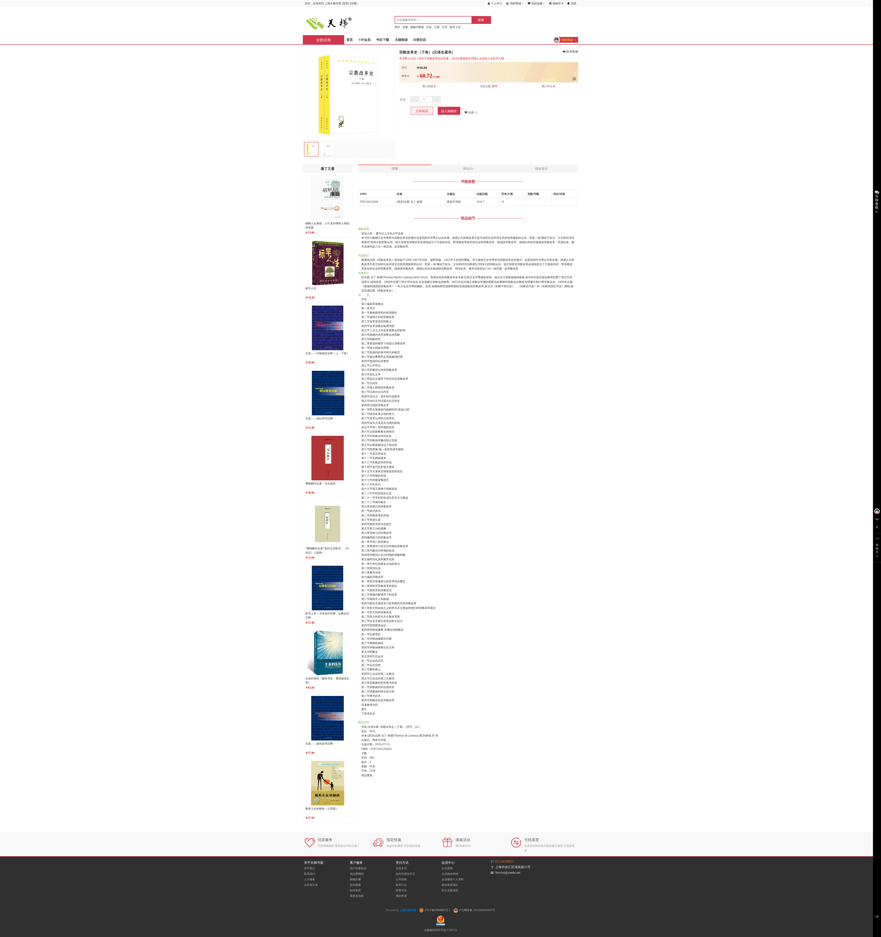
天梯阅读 (401, 40)
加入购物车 (449, 111)
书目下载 (382, 40)
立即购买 (421, 111)
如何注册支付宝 (405, 873)
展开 (877, 201)
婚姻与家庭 (417, 27)
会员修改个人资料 (453, 879)
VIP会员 (365, 40)
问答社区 (419, 40)
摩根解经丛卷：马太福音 (320, 483)
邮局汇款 (401, 884)
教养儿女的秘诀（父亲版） (321, 808)
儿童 (437, 27)
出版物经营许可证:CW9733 (440, 930)
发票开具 (401, 890)
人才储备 (309, 879)
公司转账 (401, 879)
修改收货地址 (450, 884)
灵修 (405, 27)
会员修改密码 (450, 873)
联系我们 (309, 873)
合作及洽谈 (311, 884)
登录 (345, 3)
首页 (349, 40)
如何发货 (355, 890)
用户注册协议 (358, 868)
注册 (353, 3)
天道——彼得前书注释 (319, 743)
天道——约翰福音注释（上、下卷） (327, 353)
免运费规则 (357, 873)
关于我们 (309, 868)
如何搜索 (355, 884)
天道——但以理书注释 (319, 418)
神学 (397, 27)
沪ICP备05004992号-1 (437, 910)
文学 (444, 27)
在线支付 (401, 868)
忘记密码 (447, 868)
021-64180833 (504, 861)
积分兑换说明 (450, 890)
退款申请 (401, 896)
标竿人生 (455, 27)
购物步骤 (355, 879)
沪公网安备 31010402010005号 (476, 910)
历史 (429, 27)
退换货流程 (357, 896)
